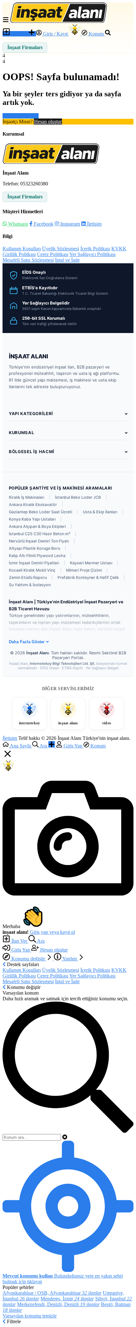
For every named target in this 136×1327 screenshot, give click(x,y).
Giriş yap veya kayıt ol (52, 932)
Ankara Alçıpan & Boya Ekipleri (37, 526)
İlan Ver (19, 33)
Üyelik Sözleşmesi (60, 248)
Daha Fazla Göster (27, 641)
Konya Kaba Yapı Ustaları (32, 519)
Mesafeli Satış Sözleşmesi (28, 260)
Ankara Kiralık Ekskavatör (33, 504)
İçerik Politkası (95, 248)
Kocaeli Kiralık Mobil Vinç (32, 570)
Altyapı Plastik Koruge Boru (34, 548)
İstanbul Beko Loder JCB (78, 497)
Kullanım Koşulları (22, 248)
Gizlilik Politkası (19, 254)
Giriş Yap (20, 949)
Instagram (69, 224)
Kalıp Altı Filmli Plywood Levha (37, 555)
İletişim (94, 224)
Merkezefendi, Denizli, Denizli (58, 1304)
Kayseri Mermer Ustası (91, 563)
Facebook (43, 224)
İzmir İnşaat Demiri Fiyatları (34, 563)
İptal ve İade (67, 260)
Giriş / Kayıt (55, 33)
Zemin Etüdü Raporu (28, 577)
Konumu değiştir (28, 958)
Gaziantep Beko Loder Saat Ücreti (40, 512)
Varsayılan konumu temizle (30, 1315)
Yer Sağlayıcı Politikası (92, 254)
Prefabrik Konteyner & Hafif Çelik (88, 577)
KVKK (119, 248)
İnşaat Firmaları (24, 47)
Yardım (69, 958)
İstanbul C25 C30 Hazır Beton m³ (39, 533)
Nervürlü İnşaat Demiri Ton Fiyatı (39, 541)
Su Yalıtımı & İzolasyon (30, 584)
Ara (40, 941)
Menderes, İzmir (67, 1298)
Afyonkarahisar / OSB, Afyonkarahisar (52, 1293)
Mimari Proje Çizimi (84, 570)
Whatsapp (17, 224)
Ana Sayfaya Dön (21, 116)
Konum (96, 33)
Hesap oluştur (48, 121)
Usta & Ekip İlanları (100, 512)
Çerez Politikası (52, 254)
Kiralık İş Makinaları (26, 497)
